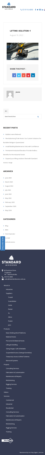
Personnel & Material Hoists (15, 341)
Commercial (10, 400)
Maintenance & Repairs (14, 376)
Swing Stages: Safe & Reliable (16, 349)
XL (9, 313)
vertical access (10, 242)
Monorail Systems (12, 361)
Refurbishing (10, 380)
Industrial (9, 404)
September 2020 (10, 206)
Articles (41, 452)
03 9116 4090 (27, 9)
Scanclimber (12, 301)
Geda (10, 305)
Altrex (10, 317)
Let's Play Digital (33, 452)
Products (7, 329)
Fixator (10, 321)
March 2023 (9, 182)
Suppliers (9, 293)
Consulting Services (12, 368)
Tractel (10, 297)
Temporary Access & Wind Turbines (17, 357)
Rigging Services (11, 384)
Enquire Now (3, 243)
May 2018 (8, 210)
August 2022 (9, 186)
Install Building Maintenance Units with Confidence (22, 146)
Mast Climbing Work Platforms (16, 333)
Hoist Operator (10, 234)
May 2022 (8, 198)
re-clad (7, 238)
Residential (9, 408)
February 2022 (10, 202)
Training (8, 388)
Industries (9, 289)
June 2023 (8, 178)
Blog (6, 226)
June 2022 (8, 194)
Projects (6, 364)
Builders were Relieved (13, 134)
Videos (6, 392)
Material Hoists (11, 337)
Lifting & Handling (11, 345)
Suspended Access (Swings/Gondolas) (19, 353)
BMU (6, 230)
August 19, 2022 (16, 35)
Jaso (9, 325)
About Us (7, 285)
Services (7, 396)
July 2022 (8, 190)
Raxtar (10, 309)
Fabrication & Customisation (15, 372)
